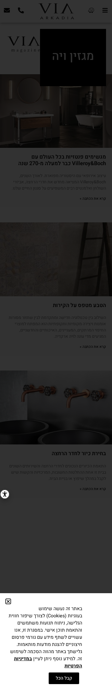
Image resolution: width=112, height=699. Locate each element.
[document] (56, 349)
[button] (8, 601)
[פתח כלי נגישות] (5, 494)
